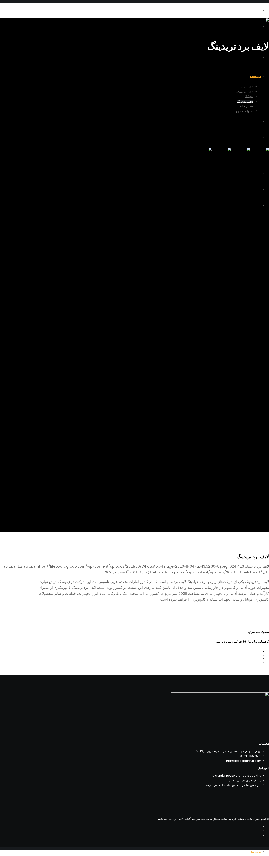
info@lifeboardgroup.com (243, 761)
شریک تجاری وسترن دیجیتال (244, 780)
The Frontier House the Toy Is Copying (235, 776)
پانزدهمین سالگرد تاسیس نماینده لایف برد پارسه (233, 785)
